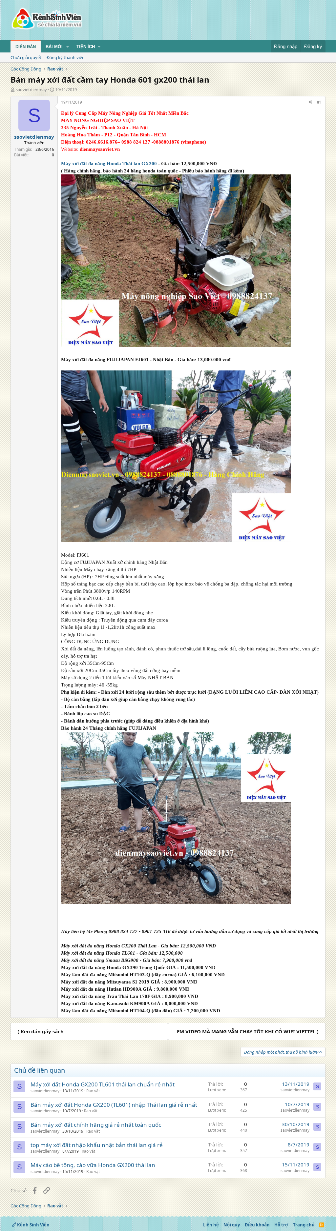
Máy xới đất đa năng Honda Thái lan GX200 (109, 163)
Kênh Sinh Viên (33, 1225)
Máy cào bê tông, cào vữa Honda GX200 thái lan (93, 1165)
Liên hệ (211, 1225)
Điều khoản (257, 1225)
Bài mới (54, 46)
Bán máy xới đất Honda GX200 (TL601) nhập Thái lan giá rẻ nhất (114, 1104)
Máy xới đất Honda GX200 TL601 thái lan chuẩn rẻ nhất (103, 1084)
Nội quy (231, 1225)
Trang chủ (304, 1225)
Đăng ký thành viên (66, 57)
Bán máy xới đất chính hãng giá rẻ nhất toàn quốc (96, 1124)
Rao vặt (93, 1091)
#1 (319, 102)
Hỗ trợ (281, 1225)
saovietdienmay (31, 89)
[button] (67, 46)
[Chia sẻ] (310, 102)
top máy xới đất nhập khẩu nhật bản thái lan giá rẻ (97, 1145)
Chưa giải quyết (25, 57)
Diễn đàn (25, 46)
